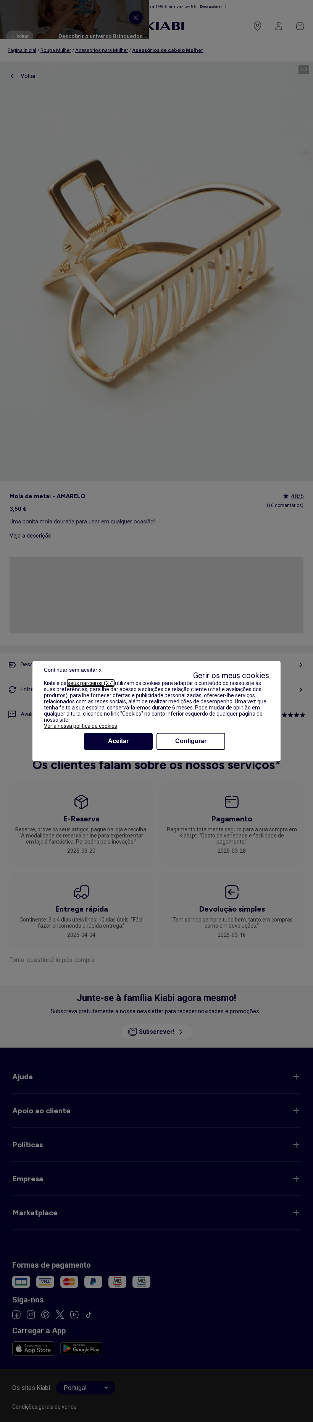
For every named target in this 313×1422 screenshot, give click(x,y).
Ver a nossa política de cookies (80, 726)
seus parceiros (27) (91, 683)
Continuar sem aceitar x (73, 670)
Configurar (191, 741)
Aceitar (118, 741)
